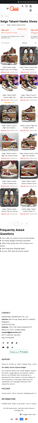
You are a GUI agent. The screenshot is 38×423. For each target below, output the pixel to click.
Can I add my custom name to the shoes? (18, 238)
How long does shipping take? (13, 248)
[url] (11, 332)
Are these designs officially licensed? (16, 241)
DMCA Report (6, 414)
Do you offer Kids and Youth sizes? (15, 251)
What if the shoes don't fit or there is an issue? (16, 244)
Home (3, 25)
